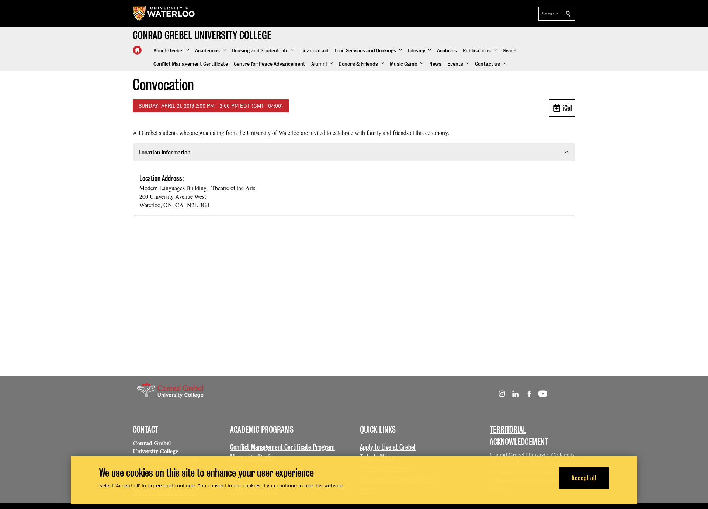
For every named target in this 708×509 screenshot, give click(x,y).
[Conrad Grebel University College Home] (137, 50)
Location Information (164, 152)
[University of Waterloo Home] (164, 13)
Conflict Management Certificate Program (282, 447)
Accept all (584, 478)
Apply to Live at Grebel (388, 447)
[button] (171, 50)
